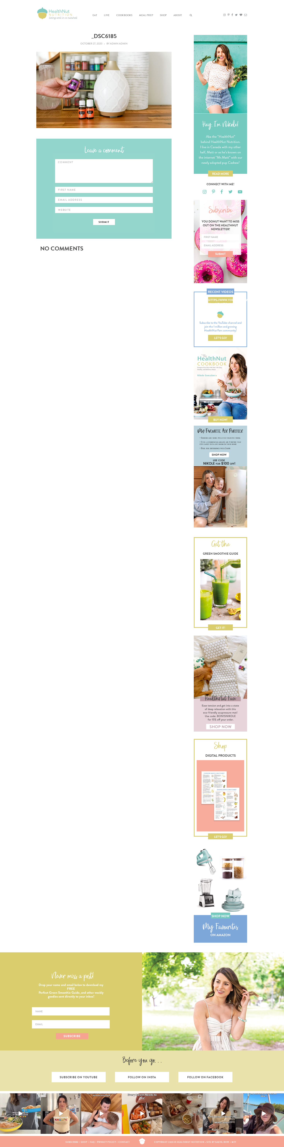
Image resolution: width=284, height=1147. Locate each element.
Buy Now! (220, 420)
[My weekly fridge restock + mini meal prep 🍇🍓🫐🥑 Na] (61, 1113)
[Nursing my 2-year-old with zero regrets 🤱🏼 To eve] (101, 1113)
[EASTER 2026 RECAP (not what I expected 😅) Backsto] (182, 1113)
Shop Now (220, 916)
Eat (95, 15)
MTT (234, 1142)
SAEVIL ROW (222, 1142)
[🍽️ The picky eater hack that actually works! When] (142, 1113)
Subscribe (71, 1142)
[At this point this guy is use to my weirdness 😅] (263, 1113)
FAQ (92, 1142)
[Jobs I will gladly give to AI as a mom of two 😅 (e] (223, 1113)
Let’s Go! (220, 338)
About (177, 15)
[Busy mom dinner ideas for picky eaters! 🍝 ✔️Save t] (20, 1113)
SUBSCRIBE (72, 1036)
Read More (220, 174)
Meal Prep (146, 15)
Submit (220, 254)
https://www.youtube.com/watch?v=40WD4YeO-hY (220, 300)
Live (107, 15)
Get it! (220, 628)
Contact (124, 1142)
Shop (163, 15)
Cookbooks (124, 15)
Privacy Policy (106, 1142)
